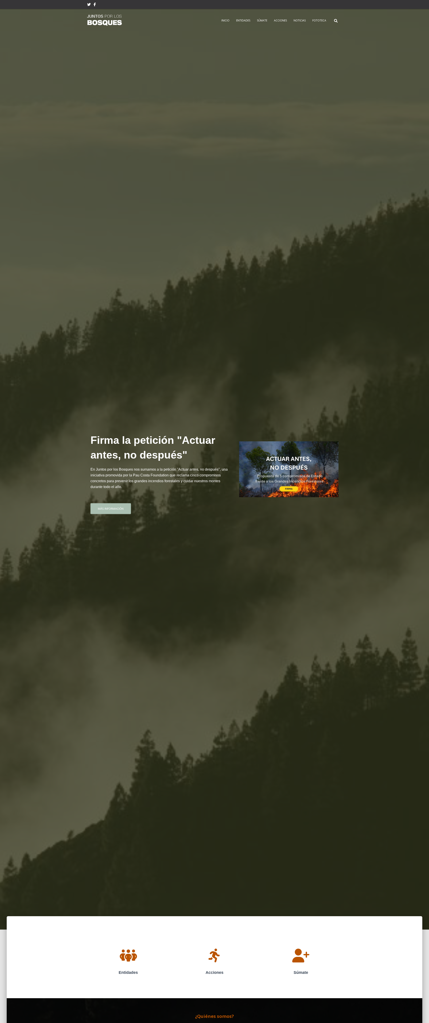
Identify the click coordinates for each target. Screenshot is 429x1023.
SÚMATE (262, 20)
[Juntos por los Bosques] (104, 20)
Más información (111, 509)
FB (95, 5)
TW (89, 5)
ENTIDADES (243, 20)
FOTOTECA (319, 20)
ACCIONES (280, 20)
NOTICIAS (300, 20)
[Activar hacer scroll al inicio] (420, 1014)
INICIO (225, 20)
